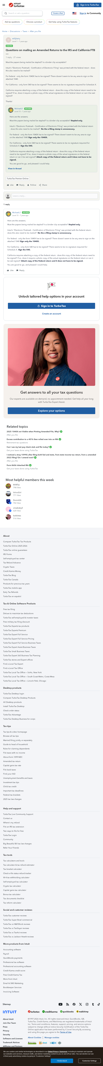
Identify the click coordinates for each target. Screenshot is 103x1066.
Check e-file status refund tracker (17, 873)
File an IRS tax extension (13, 827)
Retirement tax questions (17, 443)
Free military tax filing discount (16, 622)
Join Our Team (9, 1023)
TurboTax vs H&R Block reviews (16, 924)
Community (8, 839)
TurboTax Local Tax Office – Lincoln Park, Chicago (24, 681)
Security (6, 1034)
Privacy (6, 1031)
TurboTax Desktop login (13, 694)
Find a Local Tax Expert (13, 664)
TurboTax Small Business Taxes (16, 651)
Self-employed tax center (14, 558)
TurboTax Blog (9, 575)
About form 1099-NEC (12, 757)
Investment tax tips (11, 782)
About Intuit (8, 1019)
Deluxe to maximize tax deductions (18, 613)
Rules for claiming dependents (16, 749)
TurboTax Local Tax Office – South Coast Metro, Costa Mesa (28, 676)
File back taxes (9, 770)
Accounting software (12, 949)
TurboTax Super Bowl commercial (17, 920)
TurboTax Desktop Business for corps (19, 719)
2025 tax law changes (12, 799)
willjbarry (16, 38)
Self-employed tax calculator (15, 882)
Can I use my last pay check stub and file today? (28, 447)
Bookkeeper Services (12, 987)
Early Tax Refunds (10, 592)
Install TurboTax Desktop (13, 706)
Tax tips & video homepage (15, 732)
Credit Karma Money (12, 571)
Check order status (11, 710)
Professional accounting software (17, 966)
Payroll (6, 954)
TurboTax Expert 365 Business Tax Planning (21, 655)
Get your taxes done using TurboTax (22, 450)
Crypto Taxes (8, 567)
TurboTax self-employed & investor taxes (20, 618)
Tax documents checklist (13, 898)
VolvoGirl (17, 492)
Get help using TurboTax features (63, 22)
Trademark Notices (11, 1042)
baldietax (17, 516)
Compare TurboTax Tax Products (17, 542)
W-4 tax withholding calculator (16, 877)
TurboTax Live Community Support (18, 814)
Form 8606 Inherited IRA (18, 465)
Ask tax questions (12, 22)
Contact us (7, 818)
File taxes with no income (14, 753)
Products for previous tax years (16, 584)
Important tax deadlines (13, 791)
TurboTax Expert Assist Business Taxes (19, 647)
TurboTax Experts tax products (16, 626)
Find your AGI (9, 774)
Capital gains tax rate (12, 765)
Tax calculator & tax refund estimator (18, 865)
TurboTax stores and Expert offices (18, 660)
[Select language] (74, 13)
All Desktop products (12, 702)
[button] (58, 13)
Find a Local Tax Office (13, 668)
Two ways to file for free (13, 831)
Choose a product (34, 22)
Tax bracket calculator (12, 869)
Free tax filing (9, 609)
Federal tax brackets (11, 795)
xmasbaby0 (18, 508)
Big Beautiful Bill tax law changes (17, 844)
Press (5, 1027)
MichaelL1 (18, 109)
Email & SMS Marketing (13, 983)
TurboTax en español (12, 596)
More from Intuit (10, 979)
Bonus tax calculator (11, 894)
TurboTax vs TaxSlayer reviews (16, 928)
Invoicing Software (11, 992)
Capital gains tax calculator (14, 890)
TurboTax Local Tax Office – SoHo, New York (22, 672)
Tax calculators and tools (13, 861)
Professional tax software (13, 962)
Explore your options (51, 410)
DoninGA (17, 500)
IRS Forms (7, 554)
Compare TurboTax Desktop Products (19, 698)
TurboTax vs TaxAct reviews (15, 932)
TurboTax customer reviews (15, 916)
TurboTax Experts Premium (14, 630)
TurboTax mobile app (12, 588)
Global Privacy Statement (57, 1052)
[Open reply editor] (51, 196)
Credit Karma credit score (14, 971)
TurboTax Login (10, 835)
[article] (51, 242)
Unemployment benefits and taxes (17, 778)
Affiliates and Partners (12, 1046)
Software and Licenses (13, 1038)
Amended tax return (11, 761)
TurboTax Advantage (12, 715)
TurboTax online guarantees (15, 550)
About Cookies (34, 1037)
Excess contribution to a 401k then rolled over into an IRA (32, 439)
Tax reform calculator (12, 903)
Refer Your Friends (11, 848)
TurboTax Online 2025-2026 (15, 546)
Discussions (15, 31)
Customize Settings (89, 1061)
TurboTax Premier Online (17, 178)
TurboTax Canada (10, 579)
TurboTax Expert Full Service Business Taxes (22, 643)
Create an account (51, 313)
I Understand (62, 1061)
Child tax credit (9, 786)
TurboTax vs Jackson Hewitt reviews (18, 937)
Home (4, 31)
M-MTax (16, 485)
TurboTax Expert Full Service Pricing (18, 639)
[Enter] (4, 13)
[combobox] (22, 13)
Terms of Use (65, 1032)
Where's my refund (11, 823)
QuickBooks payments (12, 958)
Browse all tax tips (11, 736)
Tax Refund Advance (12, 563)
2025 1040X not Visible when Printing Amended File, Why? (33, 431)
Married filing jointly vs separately (17, 740)
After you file (35, 31)
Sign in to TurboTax (53, 306)
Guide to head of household (15, 744)
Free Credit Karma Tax (12, 975)
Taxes (25, 31)
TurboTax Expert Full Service (15, 634)
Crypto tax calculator (12, 886)
